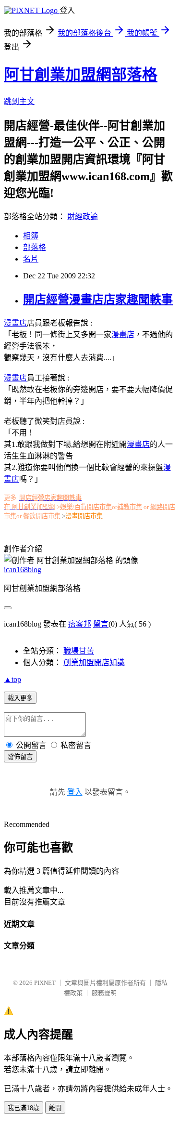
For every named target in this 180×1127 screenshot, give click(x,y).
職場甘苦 (78, 651)
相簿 (30, 236)
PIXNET (45, 982)
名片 (30, 259)
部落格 (34, 247)
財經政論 (82, 216)
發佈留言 (20, 756)
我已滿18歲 (23, 1108)
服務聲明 (104, 992)
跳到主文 (19, 101)
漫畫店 (15, 323)
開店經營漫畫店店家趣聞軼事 (98, 299)
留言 (100, 624)
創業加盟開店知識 (94, 662)
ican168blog (22, 569)
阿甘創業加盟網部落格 (80, 74)
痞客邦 (79, 624)
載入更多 (20, 698)
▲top (12, 679)
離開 (55, 1108)
